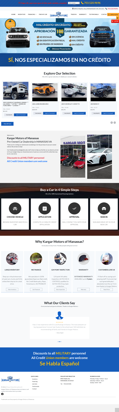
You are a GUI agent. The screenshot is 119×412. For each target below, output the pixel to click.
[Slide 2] (59, 341)
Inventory (34, 379)
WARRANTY (82, 14)
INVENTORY (21, 14)
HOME (13, 14)
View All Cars (7, 123)
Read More (107, 289)
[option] (16, 99)
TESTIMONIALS (94, 14)
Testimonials (35, 386)
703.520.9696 (92, 2)
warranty (34, 384)
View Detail (8, 113)
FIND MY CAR (43, 14)
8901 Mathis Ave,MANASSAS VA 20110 (89, 9)
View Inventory (12, 289)
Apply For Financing (20, 113)
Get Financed (36, 289)
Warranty (83, 289)
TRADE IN (73, 14)
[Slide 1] (58, 341)
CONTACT (104, 14)
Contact (34, 389)
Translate (78, 4)
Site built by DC (18, 387)
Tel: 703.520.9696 (65, 384)
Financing (34, 381)
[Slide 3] (60, 341)
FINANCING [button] (31, 14)
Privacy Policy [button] (10, 387)
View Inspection (60, 289)
